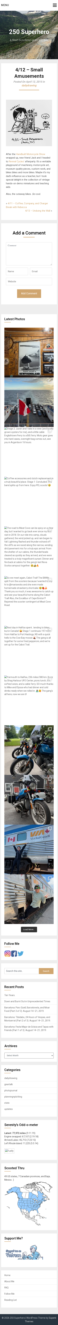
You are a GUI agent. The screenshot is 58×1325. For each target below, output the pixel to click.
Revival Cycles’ (16, 161)
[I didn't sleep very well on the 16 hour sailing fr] (29, 402)
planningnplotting (13, 1096)
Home (7, 1275)
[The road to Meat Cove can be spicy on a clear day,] (29, 551)
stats (7, 1103)
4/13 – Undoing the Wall (37, 210)
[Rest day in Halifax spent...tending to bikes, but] (29, 651)
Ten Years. (9, 995)
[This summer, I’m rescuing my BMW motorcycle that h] (29, 899)
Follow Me (9, 1293)
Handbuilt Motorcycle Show (30, 154)
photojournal (10, 1090)
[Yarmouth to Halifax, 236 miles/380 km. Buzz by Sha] (29, 700)
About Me (9, 1281)
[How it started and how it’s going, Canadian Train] (29, 849)
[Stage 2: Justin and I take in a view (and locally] (29, 452)
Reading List (10, 1300)
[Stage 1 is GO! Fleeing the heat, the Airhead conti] (29, 750)
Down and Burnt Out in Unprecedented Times (27, 1001)
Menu (5, 5)
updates (8, 1109)
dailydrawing (29, 85)
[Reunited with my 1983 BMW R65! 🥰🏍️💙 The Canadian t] (29, 800)
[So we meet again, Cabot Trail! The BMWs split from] (29, 601)
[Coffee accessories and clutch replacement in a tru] (29, 502)
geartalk (8, 1084)
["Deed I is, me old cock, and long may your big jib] (29, 352)
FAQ (6, 1287)
